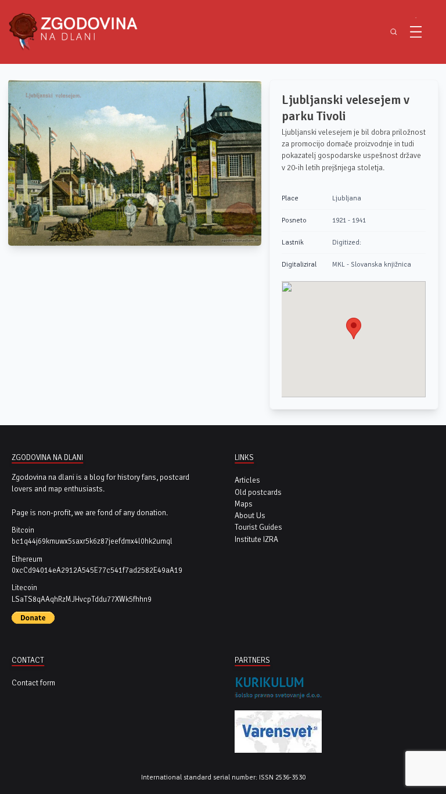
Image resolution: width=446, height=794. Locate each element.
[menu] (415, 31)
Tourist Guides (258, 527)
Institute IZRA (256, 539)
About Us (250, 515)
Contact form (33, 683)
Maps (244, 504)
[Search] (393, 32)
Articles (247, 480)
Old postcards (258, 492)
